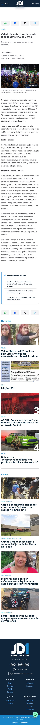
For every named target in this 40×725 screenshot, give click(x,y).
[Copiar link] (34, 23)
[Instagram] (14, 664)
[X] (18, 664)
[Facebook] (11, 664)
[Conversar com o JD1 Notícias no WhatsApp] (35, 714)
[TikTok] (25, 664)
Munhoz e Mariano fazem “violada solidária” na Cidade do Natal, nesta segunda (19, 284)
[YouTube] (21, 664)
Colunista (30, 683)
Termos (30, 700)
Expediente (30, 709)
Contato (30, 706)
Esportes (10, 686)
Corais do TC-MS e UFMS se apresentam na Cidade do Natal (21, 298)
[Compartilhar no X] (25, 23)
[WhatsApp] (28, 664)
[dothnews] (23, 722)
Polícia (10, 689)
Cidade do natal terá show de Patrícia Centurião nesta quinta (20, 292)
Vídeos (10, 703)
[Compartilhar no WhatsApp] (5, 23)
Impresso (29, 686)
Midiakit (30, 703)
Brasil (10, 683)
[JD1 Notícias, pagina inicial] (20, 3)
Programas (10, 700)
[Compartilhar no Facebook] (15, 23)
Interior (10, 692)
